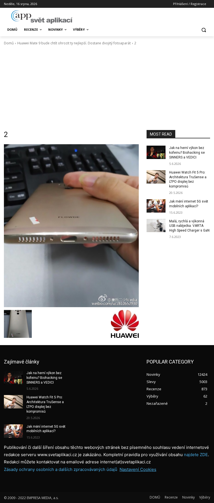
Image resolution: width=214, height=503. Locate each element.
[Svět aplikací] (42, 17)
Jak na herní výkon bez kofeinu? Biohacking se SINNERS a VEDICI (187, 152)
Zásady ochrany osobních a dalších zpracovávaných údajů (60, 469)
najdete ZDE (196, 454)
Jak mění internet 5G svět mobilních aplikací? (45, 429)
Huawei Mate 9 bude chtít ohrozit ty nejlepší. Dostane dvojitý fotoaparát (74, 43)
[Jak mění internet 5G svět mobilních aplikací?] (156, 206)
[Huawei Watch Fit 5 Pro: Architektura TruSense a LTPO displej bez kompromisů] (156, 177)
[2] (71, 225)
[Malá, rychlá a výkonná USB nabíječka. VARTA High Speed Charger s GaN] (156, 225)
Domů (9, 43)
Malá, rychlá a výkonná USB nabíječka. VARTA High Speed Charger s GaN (189, 226)
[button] (203, 29)
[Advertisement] (107, 88)
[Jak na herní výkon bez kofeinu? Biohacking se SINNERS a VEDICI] (156, 152)
